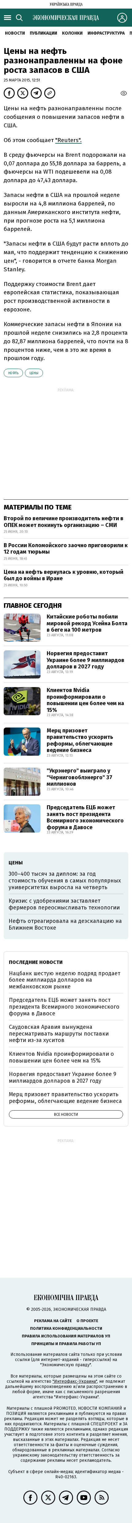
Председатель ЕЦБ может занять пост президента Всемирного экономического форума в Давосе (85, 817)
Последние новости (36, 962)
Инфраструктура (106, 33)
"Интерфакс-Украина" (74, 1381)
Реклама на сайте (53, 1320)
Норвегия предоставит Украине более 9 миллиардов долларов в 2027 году (85, 660)
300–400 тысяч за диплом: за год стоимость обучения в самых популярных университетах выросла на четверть (65, 880)
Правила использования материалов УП (66, 1336)
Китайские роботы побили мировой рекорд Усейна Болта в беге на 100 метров (87, 623)
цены (33, 373)
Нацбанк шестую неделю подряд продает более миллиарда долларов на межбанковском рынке (64, 980)
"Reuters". (68, 140)
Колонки (72, 33)
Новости (15, 33)
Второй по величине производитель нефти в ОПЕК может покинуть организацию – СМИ (63, 521)
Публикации (43, 33)
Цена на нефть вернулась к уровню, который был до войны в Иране (63, 575)
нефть (13, 373)
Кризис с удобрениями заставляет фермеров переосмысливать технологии (64, 904)
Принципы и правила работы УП (66, 1343)
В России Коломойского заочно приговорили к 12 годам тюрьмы (66, 548)
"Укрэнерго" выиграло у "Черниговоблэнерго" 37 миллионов (79, 777)
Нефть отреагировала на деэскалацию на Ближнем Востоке (65, 924)
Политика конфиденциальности (66, 1328)
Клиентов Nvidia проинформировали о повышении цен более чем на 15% (85, 700)
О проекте (87, 1320)
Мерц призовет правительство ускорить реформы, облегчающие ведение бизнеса (80, 740)
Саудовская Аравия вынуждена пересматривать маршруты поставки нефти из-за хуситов (59, 1034)
